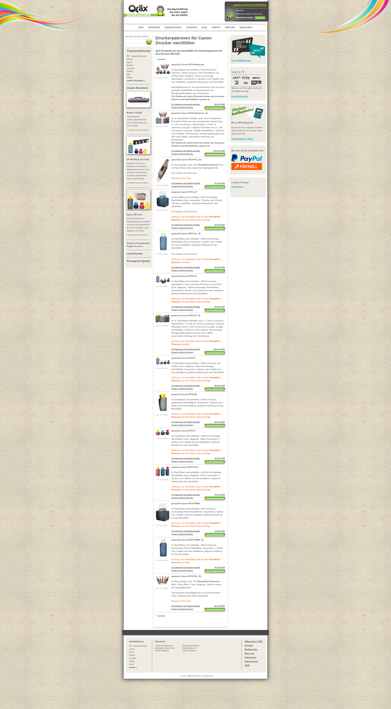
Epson (131, 652)
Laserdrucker (135, 253)
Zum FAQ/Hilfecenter (241, 60)
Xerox (131, 664)
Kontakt (249, 645)
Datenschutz (251, 661)
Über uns (249, 653)
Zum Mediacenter (239, 96)
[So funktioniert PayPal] (246, 161)
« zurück (160, 59)
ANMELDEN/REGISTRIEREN (249, 5)
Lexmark (132, 658)
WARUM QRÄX (245, 27)
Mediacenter (251, 649)
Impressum (250, 657)
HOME (141, 27)
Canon (132, 649)
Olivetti (132, 661)
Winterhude (165, 648)
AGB (247, 665)
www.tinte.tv (237, 187)
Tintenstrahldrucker (139, 51)
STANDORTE (191, 27)
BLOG (204, 27)
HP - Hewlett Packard (138, 646)
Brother (132, 655)
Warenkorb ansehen (244, 17)
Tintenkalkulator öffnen (242, 139)
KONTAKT (216, 27)
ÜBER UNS (230, 27)
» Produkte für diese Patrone (137, 130)
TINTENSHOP (154, 27)
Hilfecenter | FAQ (253, 641)
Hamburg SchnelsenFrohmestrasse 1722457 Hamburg (190, 648)
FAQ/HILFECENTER (172, 27)
